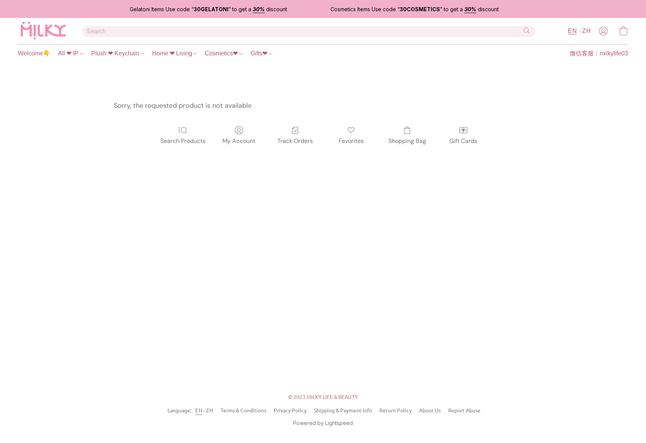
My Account (238, 141)
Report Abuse (464, 410)
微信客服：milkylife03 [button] (599, 53)
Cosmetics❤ (222, 53)
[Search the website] (526, 30)
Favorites (351, 141)
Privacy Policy (290, 410)
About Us (430, 410)
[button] (43, 31)
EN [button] (572, 31)
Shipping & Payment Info (343, 410)
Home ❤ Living (173, 53)
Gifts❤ (259, 53)
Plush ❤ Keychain (116, 53)
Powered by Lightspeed (323, 423)
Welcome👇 (34, 53)
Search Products (183, 141)
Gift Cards (463, 141)
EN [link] (198, 410)
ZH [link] (209, 410)
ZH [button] (586, 31)
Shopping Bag (407, 141)
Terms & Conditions (243, 410)
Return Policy (395, 410)
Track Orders (295, 141)
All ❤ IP (69, 53)
